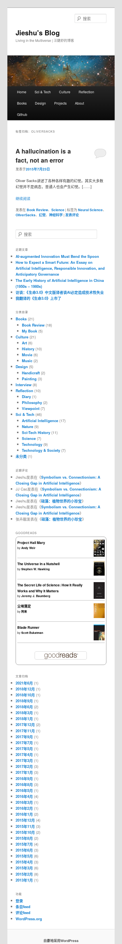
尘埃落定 (24, 606)
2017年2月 (24, 766)
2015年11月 (25, 826)
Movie (27, 354)
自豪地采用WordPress (61, 940)
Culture (64, 91)
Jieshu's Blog (38, 32)
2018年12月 (25, 689)
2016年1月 (24, 814)
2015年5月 (24, 856)
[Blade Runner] (99, 638)
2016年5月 (24, 790)
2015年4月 (24, 862)
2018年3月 (24, 712)
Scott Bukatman (32, 633)
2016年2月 (24, 808)
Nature (27, 426)
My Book (29, 331)
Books (22, 103)
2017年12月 (25, 724)
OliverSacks (25, 214)
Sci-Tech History (36, 432)
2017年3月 (24, 760)
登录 (19, 900)
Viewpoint (30, 408)
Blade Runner (28, 627)
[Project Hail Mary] (99, 555)
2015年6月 (24, 850)
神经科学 (56, 214)
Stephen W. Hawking (35, 569)
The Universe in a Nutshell (38, 563)
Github (22, 114)
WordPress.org (29, 918)
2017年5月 (24, 748)
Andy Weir (28, 548)
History (28, 348)
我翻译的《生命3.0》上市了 (38, 298)
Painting (29, 378)
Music (27, 360)
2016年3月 (24, 802)
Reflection (86, 91)
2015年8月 (24, 838)
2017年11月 (25, 730)
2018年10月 (25, 694)
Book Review (37, 209)
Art (24, 342)
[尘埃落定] (99, 616)
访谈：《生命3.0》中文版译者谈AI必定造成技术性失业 (60, 292)
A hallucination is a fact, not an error (43, 155)
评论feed (23, 912)
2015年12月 (25, 820)
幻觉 (42, 214)
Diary (26, 396)
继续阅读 (23, 198)
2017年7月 (24, 742)
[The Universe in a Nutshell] (99, 574)
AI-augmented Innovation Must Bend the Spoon (57, 256)
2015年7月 (24, 844)
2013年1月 (24, 880)
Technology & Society (41, 450)
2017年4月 (24, 754)
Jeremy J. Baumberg (35, 596)
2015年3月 (24, 867)
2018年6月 (24, 706)
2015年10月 (25, 832)
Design (40, 103)
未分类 (21, 456)
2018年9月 (24, 700)
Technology (32, 444)
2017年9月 (24, 736)
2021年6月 (24, 683)
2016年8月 (24, 784)
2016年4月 (24, 796)
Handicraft (31, 372)
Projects (60, 103)
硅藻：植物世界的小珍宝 (61, 501)
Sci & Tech (43, 91)
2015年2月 (24, 874)
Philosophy (32, 402)
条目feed (23, 906)
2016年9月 (24, 778)
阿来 (24, 612)
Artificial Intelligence (40, 420)
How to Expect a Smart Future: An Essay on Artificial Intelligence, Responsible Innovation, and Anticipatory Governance (60, 268)
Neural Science (90, 209)
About (79, 103)
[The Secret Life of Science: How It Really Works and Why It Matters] (99, 597)
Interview (23, 384)
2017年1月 (24, 772)
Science (57, 209)
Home (21, 91)
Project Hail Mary (31, 542)
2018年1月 (24, 718)
